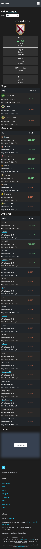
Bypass (8, 106)
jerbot (11, 518)
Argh (4, 269)
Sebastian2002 (7, 409)
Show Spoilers (20, 445)
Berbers (7, 137)
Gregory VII (6, 372)
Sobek (4, 316)
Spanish (7, 146)
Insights (5, 494)
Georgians (8, 156)
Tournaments (6, 497)
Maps (4, 490)
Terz (3, 288)
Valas (4, 222)
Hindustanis (8, 203)
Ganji (4, 297)
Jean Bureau (6, 381)
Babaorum (6, 250)
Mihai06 (5, 241)
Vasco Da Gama (8, 418)
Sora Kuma (6, 362)
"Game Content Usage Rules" (26, 539)
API (3, 508)
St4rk (4, 334)
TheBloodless (7, 400)
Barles (4, 232)
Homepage (6, 483)
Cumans (7, 175)
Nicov (4, 306)
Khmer (6, 165)
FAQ (3, 501)
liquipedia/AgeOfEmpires (26, 545)
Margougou (6, 353)
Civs (3, 487)
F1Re (4, 278)
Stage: (3, 15)
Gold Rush (10, 95)
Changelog (6, 504)
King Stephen (7, 390)
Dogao (4, 325)
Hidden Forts (11, 117)
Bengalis (7, 194)
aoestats (5, 3)
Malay (6, 184)
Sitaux (4, 344)
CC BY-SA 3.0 (20, 546)
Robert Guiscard (8, 260)
